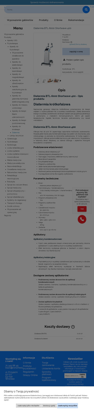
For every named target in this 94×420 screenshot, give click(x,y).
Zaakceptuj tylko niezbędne (28, 406)
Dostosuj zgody (49, 406)
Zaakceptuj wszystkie (67, 406)
